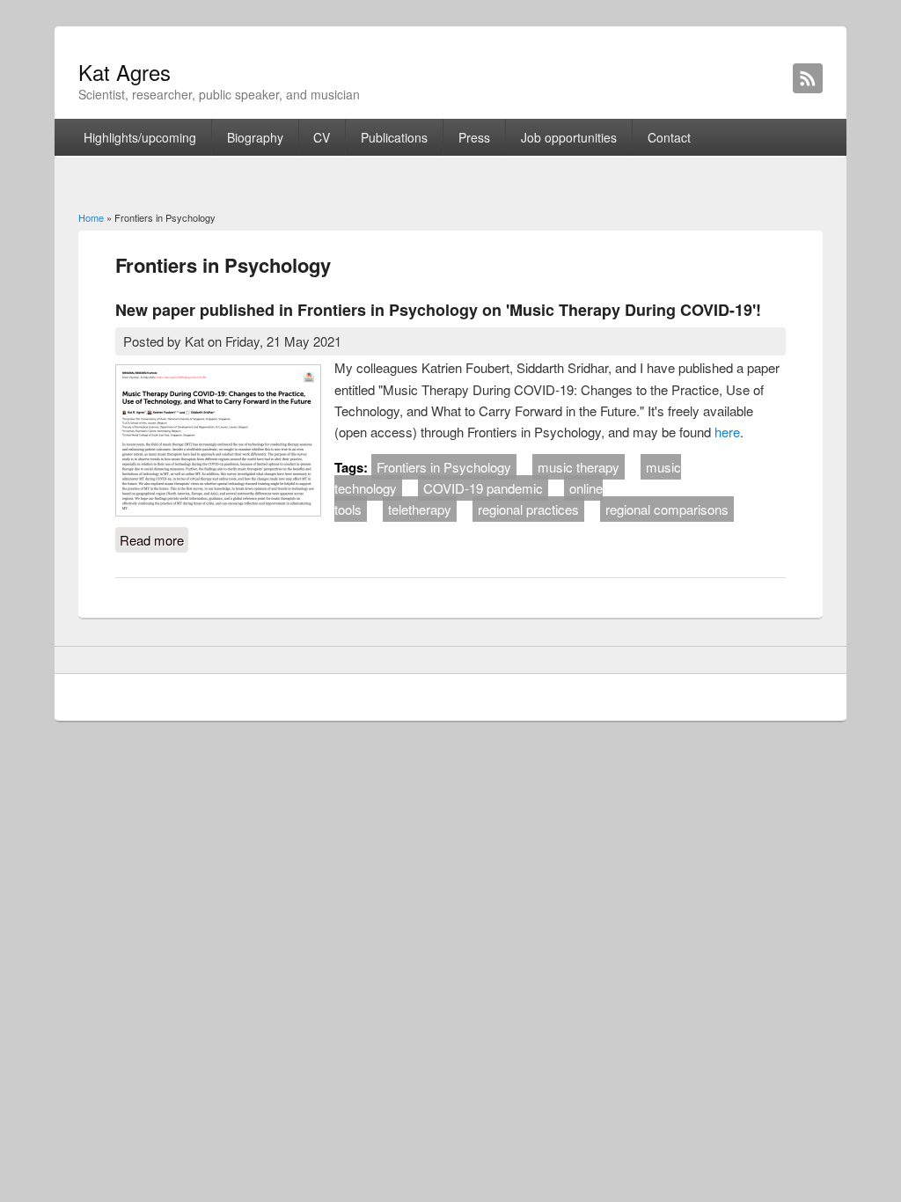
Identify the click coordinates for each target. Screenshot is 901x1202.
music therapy (578, 467)
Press (474, 137)
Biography (255, 137)
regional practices (528, 509)
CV (321, 137)
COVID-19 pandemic (483, 488)
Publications (394, 137)
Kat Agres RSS (808, 78)
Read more (154, 540)
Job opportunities (569, 137)
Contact (669, 137)
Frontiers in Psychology (444, 467)
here (727, 431)
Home (91, 217)
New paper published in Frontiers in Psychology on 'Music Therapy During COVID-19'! (438, 309)
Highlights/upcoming (140, 137)
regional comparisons (667, 509)
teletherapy (419, 509)
